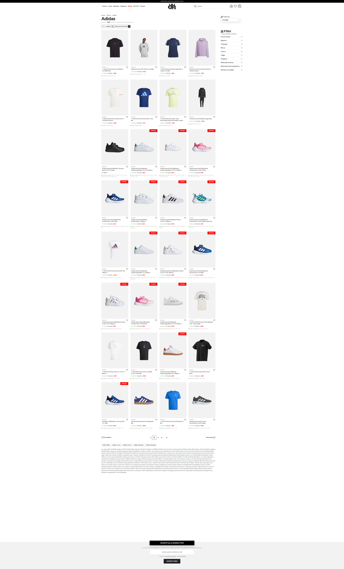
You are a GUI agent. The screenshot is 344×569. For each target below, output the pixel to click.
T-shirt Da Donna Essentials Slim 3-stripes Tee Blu (171, 70)
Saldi (130, 6)
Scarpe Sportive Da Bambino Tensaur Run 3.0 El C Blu (111, 220)
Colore (223, 51)
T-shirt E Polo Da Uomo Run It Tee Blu (142, 119)
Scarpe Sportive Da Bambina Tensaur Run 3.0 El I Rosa (140, 323)
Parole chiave (225, 37)
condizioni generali (170, 556)
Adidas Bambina (151, 445)
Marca (223, 48)
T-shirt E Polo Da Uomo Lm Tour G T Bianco (113, 372)
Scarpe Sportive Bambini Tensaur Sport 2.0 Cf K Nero (113, 169)
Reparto (224, 40)
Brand (109, 15)
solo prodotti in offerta (229, 34)
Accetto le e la (172, 556)
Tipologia (224, 44)
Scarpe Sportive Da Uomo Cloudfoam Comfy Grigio (197, 422)
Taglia (223, 55)
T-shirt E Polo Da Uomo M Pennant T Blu (172, 422)
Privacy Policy (182, 556)
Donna (104, 6)
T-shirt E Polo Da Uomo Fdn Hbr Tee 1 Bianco (113, 272)
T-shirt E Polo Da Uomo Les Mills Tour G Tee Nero (141, 372)
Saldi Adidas (106, 445)
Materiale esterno (227, 62)
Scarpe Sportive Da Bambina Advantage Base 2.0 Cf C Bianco (171, 169)
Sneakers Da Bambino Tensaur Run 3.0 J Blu (113, 422)
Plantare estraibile (227, 70)
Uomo (110, 6)
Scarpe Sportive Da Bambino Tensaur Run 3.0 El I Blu (198, 272)
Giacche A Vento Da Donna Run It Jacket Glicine (200, 70)
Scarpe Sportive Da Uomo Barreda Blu (142, 422)
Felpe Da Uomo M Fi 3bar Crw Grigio (142, 69)
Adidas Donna (127, 445)
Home (103, 15)
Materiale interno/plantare (230, 66)
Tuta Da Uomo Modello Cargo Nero (200, 119)
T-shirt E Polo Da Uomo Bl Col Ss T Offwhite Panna (113, 119)
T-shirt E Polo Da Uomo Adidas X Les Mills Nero (112, 70)
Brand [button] (143, 6)
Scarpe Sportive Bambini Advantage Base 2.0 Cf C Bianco (141, 169)
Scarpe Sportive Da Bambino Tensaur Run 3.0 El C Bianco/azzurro (200, 220)
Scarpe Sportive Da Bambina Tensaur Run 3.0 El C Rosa (198, 169)
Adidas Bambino (139, 445)
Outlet (136, 6)
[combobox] (231, 20)
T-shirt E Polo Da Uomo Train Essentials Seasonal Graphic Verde (171, 119)
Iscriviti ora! (172, 561)
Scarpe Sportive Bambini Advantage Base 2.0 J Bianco (140, 272)
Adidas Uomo (116, 445)
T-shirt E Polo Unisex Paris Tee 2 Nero (199, 372)
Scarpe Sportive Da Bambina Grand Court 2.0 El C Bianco (171, 272)
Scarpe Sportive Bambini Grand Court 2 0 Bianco (170, 220)
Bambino (123, 6)
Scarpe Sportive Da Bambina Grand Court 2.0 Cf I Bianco (113, 323)
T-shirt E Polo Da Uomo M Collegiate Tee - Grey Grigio (201, 323)
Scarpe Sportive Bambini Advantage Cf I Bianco (139, 220)
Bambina (116, 6)
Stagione (224, 59)
